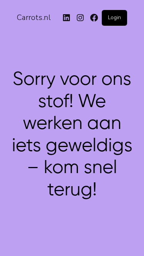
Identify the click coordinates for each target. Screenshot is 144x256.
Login (114, 17)
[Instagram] (80, 17)
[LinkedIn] (66, 17)
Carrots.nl (34, 17)
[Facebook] (94, 17)
